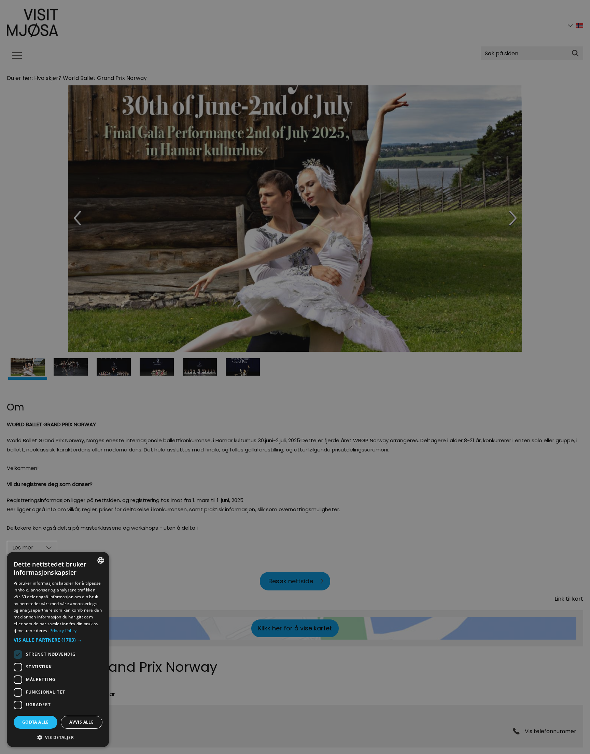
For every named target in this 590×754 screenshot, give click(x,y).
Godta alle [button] (35, 722)
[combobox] (100, 560)
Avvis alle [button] (81, 722)
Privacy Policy (63, 630)
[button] (58, 640)
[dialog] (58, 649)
